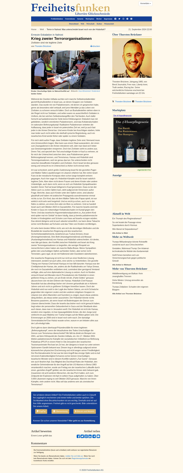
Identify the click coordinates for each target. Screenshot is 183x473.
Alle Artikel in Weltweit (121, 265)
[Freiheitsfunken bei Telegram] (127, 18)
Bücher (99, 19)
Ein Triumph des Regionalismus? (127, 218)
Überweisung (61, 411)
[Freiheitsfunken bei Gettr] (131, 18)
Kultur (99, 24)
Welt (82, 24)
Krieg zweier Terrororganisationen (61, 37)
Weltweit (128, 236)
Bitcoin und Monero (85, 411)
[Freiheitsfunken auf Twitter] (119, 18)
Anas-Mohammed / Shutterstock (89, 91)
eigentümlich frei (144, 170)
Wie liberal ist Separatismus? (125, 229)
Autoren (80, 19)
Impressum (108, 19)
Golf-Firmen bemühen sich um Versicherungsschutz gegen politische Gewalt (129, 258)
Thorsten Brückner (43, 46)
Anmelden (145, 3)
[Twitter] (82, 437)
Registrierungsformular (80, 458)
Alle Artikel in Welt (120, 233)
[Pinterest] (86, 437)
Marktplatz (90, 19)
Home (33, 29)
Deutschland (73, 24)
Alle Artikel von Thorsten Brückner (127, 294)
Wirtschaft (90, 24)
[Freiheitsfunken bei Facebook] (115, 18)
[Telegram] (94, 437)
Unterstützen (70, 19)
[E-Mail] (98, 437)
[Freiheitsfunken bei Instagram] (123, 18)
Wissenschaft (109, 24)
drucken (96, 46)
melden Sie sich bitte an (74, 456)
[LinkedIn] (90, 437)
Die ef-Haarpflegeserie (122, 115)
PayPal (42, 411)
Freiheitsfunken (57, 19)
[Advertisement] (132, 194)
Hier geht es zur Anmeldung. (82, 421)
